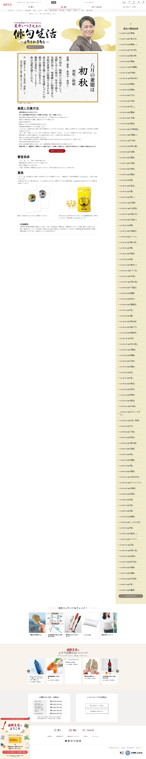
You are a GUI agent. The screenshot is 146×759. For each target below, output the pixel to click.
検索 (54, 2)
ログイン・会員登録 (124, 2)
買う (32, 7)
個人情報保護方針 (130, 747)
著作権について (139, 747)
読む (65, 7)
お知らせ (86, 736)
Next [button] (117, 671)
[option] (36, 671)
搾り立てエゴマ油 (52, 662)
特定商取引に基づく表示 (114, 747)
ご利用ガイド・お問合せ (130, 7)
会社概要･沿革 (59, 736)
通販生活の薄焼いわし (71, 676)
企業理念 (49, 736)
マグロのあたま (84, 176)
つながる (98, 7)
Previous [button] (28, 671)
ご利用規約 (123, 747)
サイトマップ (95, 736)
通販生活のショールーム (73, 736)
